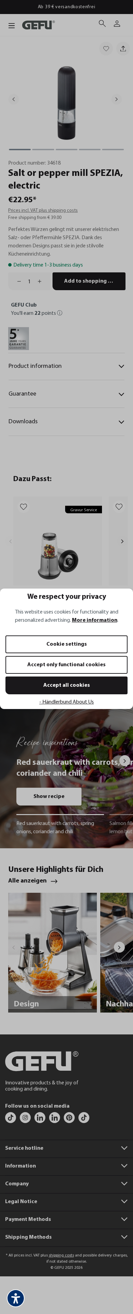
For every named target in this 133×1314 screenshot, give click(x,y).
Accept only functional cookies (66, 665)
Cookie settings (66, 644)
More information (94, 620)
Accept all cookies (66, 685)
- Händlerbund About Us (66, 702)
